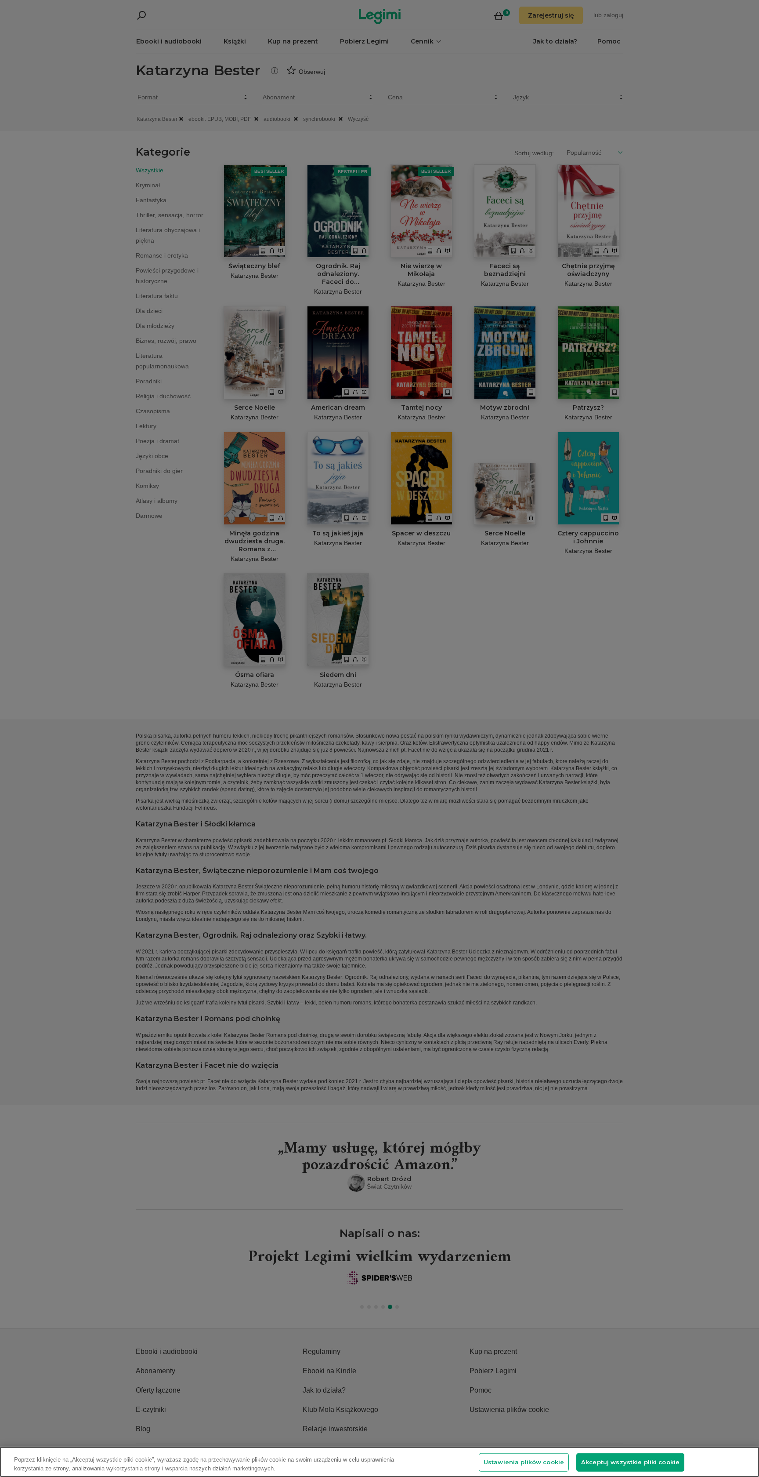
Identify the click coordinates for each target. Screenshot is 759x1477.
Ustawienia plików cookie (524, 1462)
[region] (379, 1462)
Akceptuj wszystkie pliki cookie (630, 1462)
